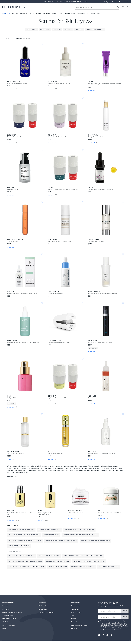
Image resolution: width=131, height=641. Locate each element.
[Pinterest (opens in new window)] (111, 634)
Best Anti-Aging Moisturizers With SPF (89, 561)
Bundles (15, 13)
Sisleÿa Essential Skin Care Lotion (98, 137)
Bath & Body (70, 13)
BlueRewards (116, 2)
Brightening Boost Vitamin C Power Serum (61, 398)
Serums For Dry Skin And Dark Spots (79, 529)
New (32, 13)
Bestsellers (24, 13)
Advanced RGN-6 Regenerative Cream (100, 342)
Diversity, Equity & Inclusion (79, 625)
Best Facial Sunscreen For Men (21, 556)
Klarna (4, 628)
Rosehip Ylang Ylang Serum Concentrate (100, 189)
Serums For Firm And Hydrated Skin (95, 540)
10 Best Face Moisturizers (49, 556)
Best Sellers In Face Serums (82, 567)
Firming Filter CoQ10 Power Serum (58, 137)
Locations (126, 2)
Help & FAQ (5, 609)
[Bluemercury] (13, 7)
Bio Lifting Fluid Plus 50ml (96, 241)
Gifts (93, 13)
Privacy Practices (116, 625)
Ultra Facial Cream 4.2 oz (75, 513)
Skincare (46, 13)
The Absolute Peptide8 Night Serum (59, 342)
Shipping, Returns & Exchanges (12, 612)
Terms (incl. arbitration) (105, 629)
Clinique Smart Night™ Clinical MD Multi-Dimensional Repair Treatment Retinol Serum (104, 84)
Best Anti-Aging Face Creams (57, 561)
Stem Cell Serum (93, 398)
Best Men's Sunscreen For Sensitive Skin (25, 561)
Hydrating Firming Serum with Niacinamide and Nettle (24, 342)
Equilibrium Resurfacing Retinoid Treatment (101, 453)
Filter (9, 39)
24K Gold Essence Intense (15, 453)
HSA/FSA (6, 13)
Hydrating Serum (12, 189)
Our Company (75, 606)
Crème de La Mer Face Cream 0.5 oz (109, 513)
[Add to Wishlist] (42, 44)
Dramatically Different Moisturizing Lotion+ (44, 513)
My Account (42, 606)
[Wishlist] (122, 7)
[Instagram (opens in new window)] (99, 634)
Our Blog (74, 628)
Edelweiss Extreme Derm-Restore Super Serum (22, 293)
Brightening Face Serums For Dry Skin (61, 540)
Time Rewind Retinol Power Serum (18, 137)
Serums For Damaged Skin (19, 546)
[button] (127, 7)
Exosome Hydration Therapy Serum (59, 83)
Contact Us (5, 606)
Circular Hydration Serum (55, 293)
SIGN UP (125, 611)
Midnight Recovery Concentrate (17, 83)
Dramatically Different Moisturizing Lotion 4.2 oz (20, 513)
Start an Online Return (9, 619)
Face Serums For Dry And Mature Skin (24, 535)
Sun (88, 13)
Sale (98, 13)
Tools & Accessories (94, 29)
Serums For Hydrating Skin (49, 529)
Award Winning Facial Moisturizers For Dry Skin (83, 556)
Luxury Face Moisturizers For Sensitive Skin (26, 567)
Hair (61, 13)
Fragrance (81, 13)
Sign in (108, 2)
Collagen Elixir (11, 398)
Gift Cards (5, 622)
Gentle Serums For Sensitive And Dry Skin (80, 535)
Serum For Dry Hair (51, 535)
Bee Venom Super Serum (55, 453)
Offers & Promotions (8, 625)
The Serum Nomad (13, 241)
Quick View (25, 61)
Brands (38, 13)
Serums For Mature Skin (108, 567)
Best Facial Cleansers (58, 567)
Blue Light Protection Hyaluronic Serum (60, 241)
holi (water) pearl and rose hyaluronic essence (102, 293)
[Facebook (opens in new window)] (103, 634)
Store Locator (75, 609)
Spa (72, 615)
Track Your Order (7, 615)
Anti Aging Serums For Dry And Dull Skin (25, 540)
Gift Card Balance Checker (46, 612)
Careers (73, 619)
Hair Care (57, 29)
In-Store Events (76, 612)
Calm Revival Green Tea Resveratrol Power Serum (63, 189)
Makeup (55, 13)
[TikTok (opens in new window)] (107, 634)
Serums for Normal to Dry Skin (21, 529)
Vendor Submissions (77, 622)
